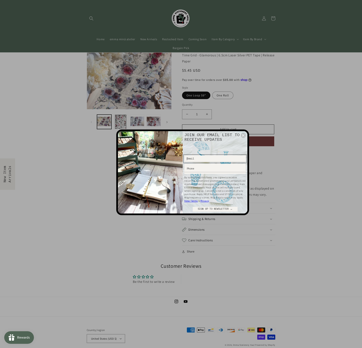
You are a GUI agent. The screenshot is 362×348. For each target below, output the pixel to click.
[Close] (243, 135)
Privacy (204, 200)
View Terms (191, 200)
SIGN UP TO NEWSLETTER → (215, 209)
